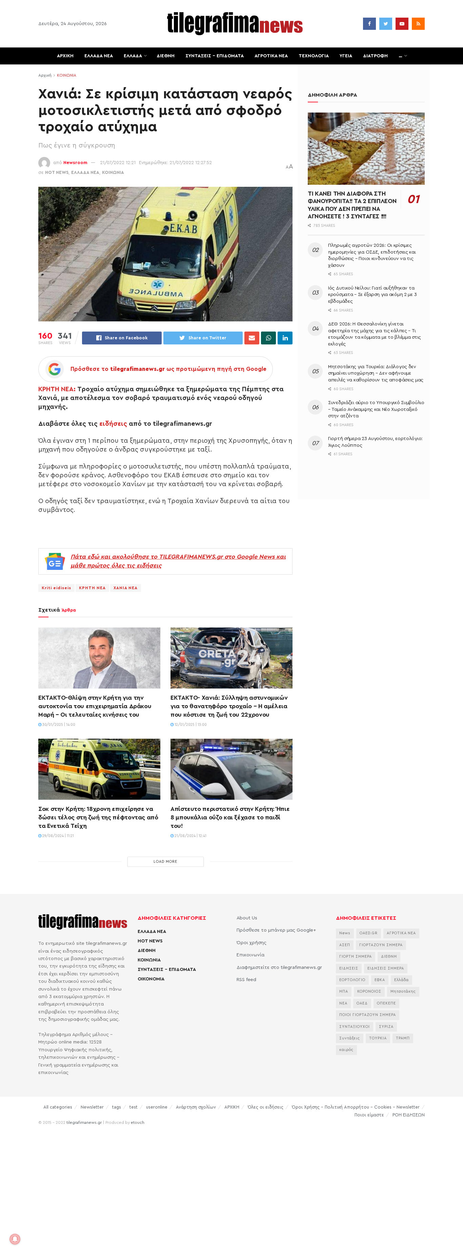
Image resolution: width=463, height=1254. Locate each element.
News (344, 933)
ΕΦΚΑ (380, 980)
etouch (137, 1122)
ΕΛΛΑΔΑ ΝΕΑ (98, 56)
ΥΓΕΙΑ (346, 56)
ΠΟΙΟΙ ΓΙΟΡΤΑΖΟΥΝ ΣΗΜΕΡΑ (367, 1015)
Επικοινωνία (250, 955)
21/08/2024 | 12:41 (190, 836)
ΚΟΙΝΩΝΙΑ (66, 75)
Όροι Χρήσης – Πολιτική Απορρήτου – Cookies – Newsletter (356, 1107)
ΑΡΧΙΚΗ (65, 56)
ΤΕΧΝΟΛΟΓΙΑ (314, 56)
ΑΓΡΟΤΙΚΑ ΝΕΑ (271, 56)
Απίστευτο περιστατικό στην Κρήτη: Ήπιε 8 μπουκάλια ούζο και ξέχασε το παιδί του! (229, 817)
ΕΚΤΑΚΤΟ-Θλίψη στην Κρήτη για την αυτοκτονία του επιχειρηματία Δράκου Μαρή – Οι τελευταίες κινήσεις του (94, 706)
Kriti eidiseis (56, 588)
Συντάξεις (349, 1038)
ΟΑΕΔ (362, 1003)
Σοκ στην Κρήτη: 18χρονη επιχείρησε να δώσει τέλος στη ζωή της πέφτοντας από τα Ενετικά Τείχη (98, 817)
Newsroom (75, 162)
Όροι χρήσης (251, 942)
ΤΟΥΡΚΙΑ (378, 1038)
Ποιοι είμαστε (369, 1115)
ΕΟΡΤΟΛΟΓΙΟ (352, 980)
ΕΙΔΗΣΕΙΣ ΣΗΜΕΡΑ (385, 968)
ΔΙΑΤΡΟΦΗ (375, 56)
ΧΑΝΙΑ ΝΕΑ (126, 588)
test (133, 1107)
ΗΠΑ (343, 991)
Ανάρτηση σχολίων (196, 1107)
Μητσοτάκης (403, 991)
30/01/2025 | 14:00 (58, 724)
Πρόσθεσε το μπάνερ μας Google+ (276, 930)
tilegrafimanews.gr (84, 1122)
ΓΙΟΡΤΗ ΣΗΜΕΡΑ (355, 956)
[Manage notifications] (14, 1239)
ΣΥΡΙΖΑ (386, 1027)
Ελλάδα (401, 980)
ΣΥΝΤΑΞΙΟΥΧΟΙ (354, 1027)
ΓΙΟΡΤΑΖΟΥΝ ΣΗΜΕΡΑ (381, 945)
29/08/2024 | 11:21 (57, 836)
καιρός (346, 1050)
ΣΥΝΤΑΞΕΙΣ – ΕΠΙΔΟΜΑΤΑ (214, 56)
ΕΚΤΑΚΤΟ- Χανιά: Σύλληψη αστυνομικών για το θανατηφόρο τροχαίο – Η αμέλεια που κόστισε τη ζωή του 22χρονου (228, 706)
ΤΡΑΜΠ (403, 1038)
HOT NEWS (56, 172)
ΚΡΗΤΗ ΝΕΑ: (57, 389)
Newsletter (92, 1107)
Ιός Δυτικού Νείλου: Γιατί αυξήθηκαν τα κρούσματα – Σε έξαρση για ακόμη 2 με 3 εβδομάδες (372, 295)
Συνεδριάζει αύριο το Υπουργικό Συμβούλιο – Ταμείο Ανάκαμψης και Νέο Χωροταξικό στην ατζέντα (376, 409)
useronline (156, 1107)
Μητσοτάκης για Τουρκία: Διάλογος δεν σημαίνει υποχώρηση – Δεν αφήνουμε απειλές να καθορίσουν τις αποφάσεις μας (375, 373)
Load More (165, 861)
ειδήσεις (113, 423)
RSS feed (246, 979)
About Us (247, 918)
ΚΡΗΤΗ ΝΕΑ (92, 588)
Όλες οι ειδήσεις (265, 1107)
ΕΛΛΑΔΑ (133, 56)
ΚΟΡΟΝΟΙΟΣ (369, 991)
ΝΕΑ (343, 1003)
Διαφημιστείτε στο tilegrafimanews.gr (279, 967)
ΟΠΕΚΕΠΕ (386, 1003)
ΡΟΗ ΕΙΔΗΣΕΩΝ (408, 1115)
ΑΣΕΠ (344, 945)
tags (116, 1107)
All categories (57, 1107)
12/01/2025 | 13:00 (190, 724)
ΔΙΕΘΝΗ (166, 56)
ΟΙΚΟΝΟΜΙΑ (151, 979)
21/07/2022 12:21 (118, 162)
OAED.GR (369, 933)
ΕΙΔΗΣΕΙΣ (348, 968)
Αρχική (45, 75)
